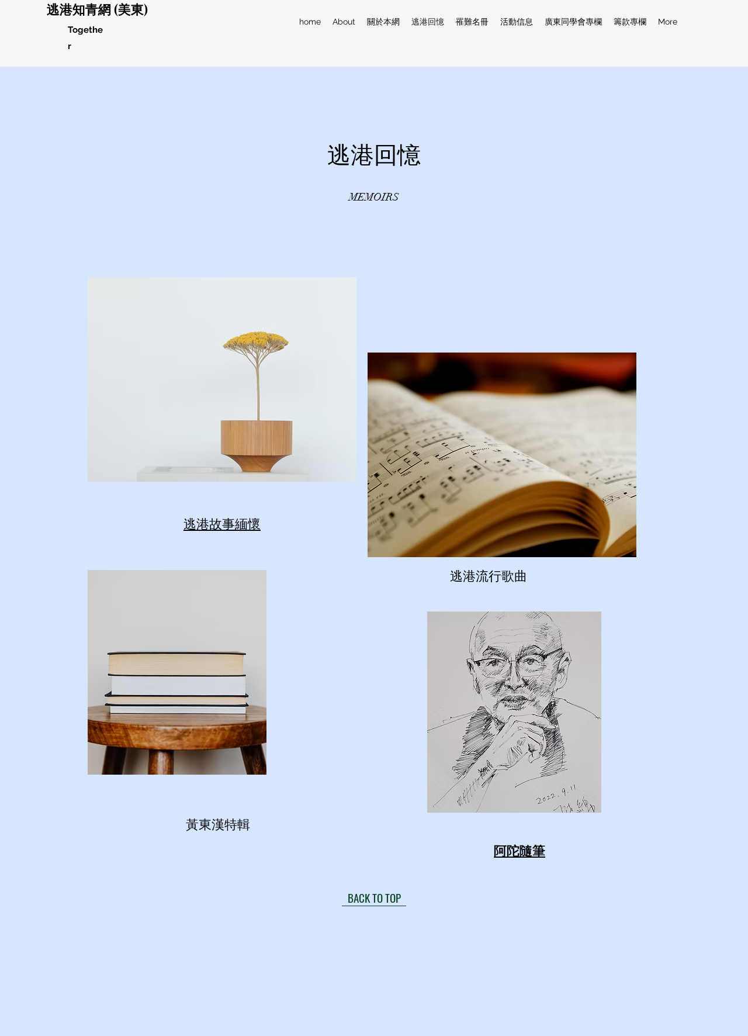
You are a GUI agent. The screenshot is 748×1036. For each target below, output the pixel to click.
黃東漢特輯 (218, 824)
